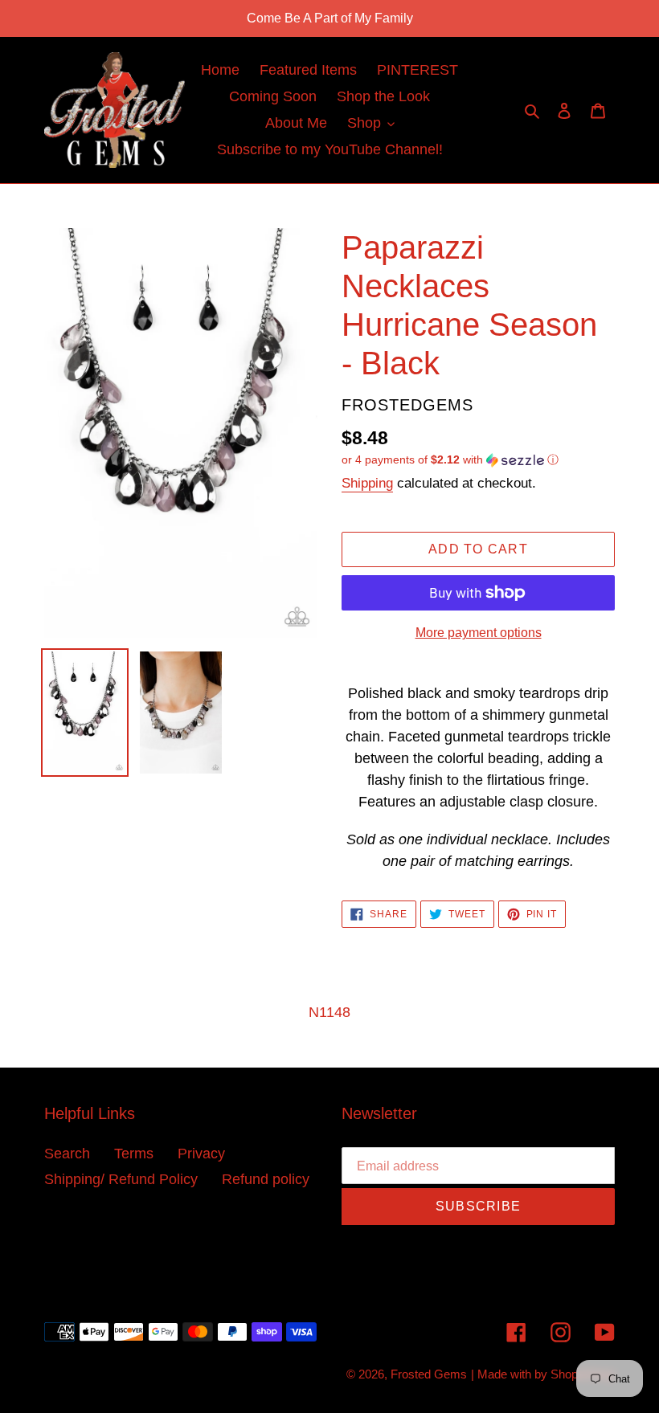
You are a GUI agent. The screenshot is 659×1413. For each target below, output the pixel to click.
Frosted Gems (429, 1374)
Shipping (367, 483)
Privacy (201, 1154)
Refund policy (265, 1179)
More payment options (478, 632)
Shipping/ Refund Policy (121, 1179)
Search (67, 1154)
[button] (450, 460)
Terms (133, 1154)
